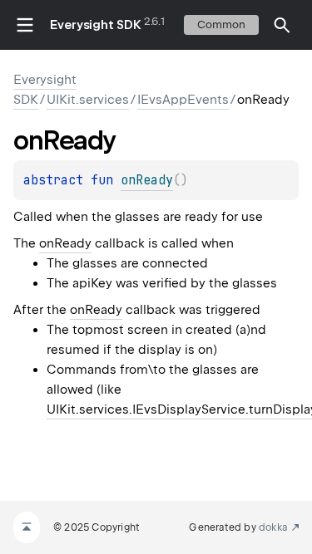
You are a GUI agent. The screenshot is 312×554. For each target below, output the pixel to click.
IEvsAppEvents (183, 99)
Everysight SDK (95, 24)
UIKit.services (88, 99)
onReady (65, 243)
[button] (282, 25)
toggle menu (25, 25)
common (221, 24)
